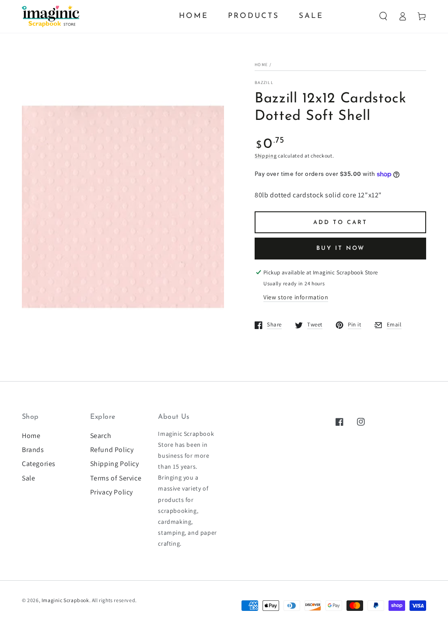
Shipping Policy (114, 463)
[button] (383, 16)
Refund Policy (112, 449)
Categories (39, 463)
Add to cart (340, 222)
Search (101, 435)
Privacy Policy (111, 492)
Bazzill (264, 82)
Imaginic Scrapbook (65, 600)
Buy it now (340, 248)
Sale (28, 478)
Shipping (266, 155)
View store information (295, 297)
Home (261, 64)
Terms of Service (116, 478)
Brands (33, 449)
